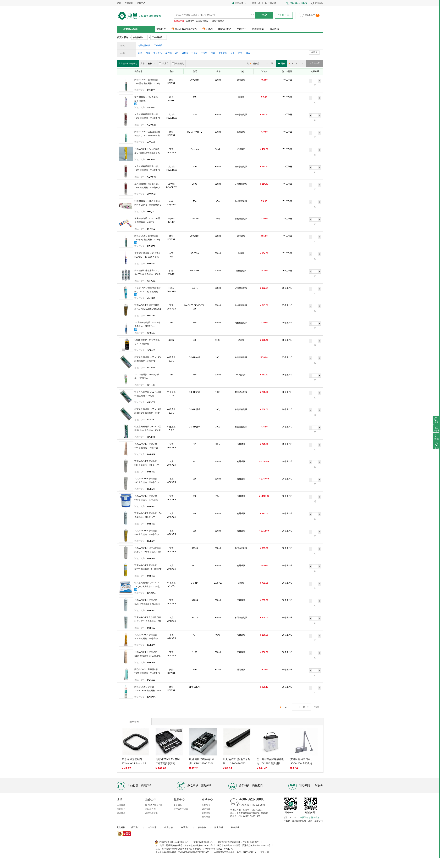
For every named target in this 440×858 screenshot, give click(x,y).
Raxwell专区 (224, 28)
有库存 (165, 63)
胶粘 (126, 37)
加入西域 (274, 28)
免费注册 (129, 3)
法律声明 (152, 827)
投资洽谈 (168, 827)
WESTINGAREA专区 (186, 28)
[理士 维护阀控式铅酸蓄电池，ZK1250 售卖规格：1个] (270, 742)
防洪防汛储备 (202, 21)
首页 (119, 37)
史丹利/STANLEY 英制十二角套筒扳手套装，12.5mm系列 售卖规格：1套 (169, 761)
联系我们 (185, 827)
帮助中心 (141, 3)
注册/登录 (206, 805)
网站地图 (121, 809)
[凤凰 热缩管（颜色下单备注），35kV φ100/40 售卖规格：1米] (236, 742)
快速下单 (256, 3)
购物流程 (206, 813)
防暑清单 (190, 21)
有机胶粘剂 (138, 37)
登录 (119, 3)
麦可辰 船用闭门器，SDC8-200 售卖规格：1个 (303, 761)
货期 (142, 63)
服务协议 (202, 827)
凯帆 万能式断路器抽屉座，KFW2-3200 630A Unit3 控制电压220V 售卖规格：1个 (202, 761)
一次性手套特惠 (217, 21)
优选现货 (179, 63)
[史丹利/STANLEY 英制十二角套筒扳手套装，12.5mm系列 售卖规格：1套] (169, 742)
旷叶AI (209, 28)
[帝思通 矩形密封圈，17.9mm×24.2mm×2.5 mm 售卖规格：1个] (135, 742)
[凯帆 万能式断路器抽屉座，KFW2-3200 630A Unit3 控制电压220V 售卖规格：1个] (203, 742)
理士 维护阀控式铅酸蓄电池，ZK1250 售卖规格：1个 (270, 761)
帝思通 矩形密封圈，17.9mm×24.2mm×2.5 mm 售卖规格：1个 (134, 761)
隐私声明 (218, 827)
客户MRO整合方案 (153, 805)
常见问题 (178, 805)
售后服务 (206, 816)
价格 (150, 63)
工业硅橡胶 (157, 37)
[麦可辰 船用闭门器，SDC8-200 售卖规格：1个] (304, 742)
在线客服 (319, 3)
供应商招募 (258, 28)
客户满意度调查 (181, 809)
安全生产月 (179, 21)
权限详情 (304, 817)
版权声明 (235, 827)
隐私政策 (315, 817)
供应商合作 (150, 809)
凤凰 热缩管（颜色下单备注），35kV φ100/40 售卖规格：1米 (236, 761)
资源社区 (121, 813)
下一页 (302, 707)
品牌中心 (241, 28)
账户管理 (206, 809)
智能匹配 (161, 28)
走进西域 (121, 805)
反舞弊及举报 (151, 813)
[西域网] (139, 15)
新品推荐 (134, 721)
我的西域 (239, 3)
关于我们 (135, 827)
